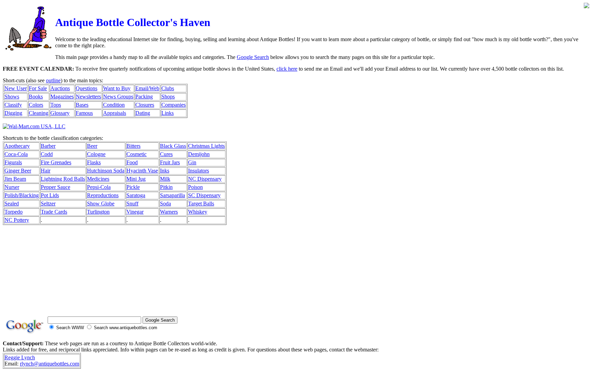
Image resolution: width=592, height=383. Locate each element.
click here (286, 69)
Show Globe (100, 203)
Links (167, 113)
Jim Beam (15, 179)
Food (132, 162)
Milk (165, 179)
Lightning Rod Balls (63, 179)
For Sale (38, 88)
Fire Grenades (56, 162)
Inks (164, 170)
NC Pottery (16, 220)
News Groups (118, 96)
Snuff (132, 203)
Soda (165, 203)
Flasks (94, 162)
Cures (166, 154)
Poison (195, 187)
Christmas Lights (206, 146)
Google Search (253, 57)
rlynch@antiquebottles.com (49, 364)
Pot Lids (50, 195)
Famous (84, 113)
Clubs (167, 88)
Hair (45, 170)
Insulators (198, 170)
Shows (11, 96)
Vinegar (135, 212)
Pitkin (166, 187)
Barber (48, 146)
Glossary (60, 113)
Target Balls (201, 203)
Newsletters (88, 96)
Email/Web (147, 88)
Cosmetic (136, 154)
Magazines (62, 96)
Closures (144, 105)
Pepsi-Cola (99, 187)
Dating (142, 113)
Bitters (133, 146)
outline (53, 80)
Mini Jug (136, 179)
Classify (13, 105)
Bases (82, 105)
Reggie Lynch (19, 357)
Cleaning (38, 113)
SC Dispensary (204, 195)
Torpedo (13, 212)
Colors (36, 105)
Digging (13, 113)
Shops (168, 96)
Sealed (11, 203)
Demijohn (199, 154)
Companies (173, 105)
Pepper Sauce (55, 187)
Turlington (98, 212)
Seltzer (48, 203)
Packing (144, 96)
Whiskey (197, 212)
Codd (47, 154)
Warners (169, 212)
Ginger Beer (17, 170)
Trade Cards (54, 212)
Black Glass (173, 146)
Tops (55, 105)
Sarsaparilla (172, 195)
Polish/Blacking (21, 195)
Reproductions (103, 195)
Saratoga (135, 195)
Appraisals (114, 113)
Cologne (96, 154)
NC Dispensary (205, 179)
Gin (192, 162)
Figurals (13, 162)
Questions (86, 88)
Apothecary (17, 146)
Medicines (98, 179)
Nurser (11, 187)
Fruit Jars (170, 162)
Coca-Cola (16, 154)
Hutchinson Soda (105, 170)
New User (15, 88)
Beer (92, 146)
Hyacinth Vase (142, 170)
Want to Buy (117, 88)
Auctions (60, 88)
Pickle (133, 187)
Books (36, 96)
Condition (114, 105)
